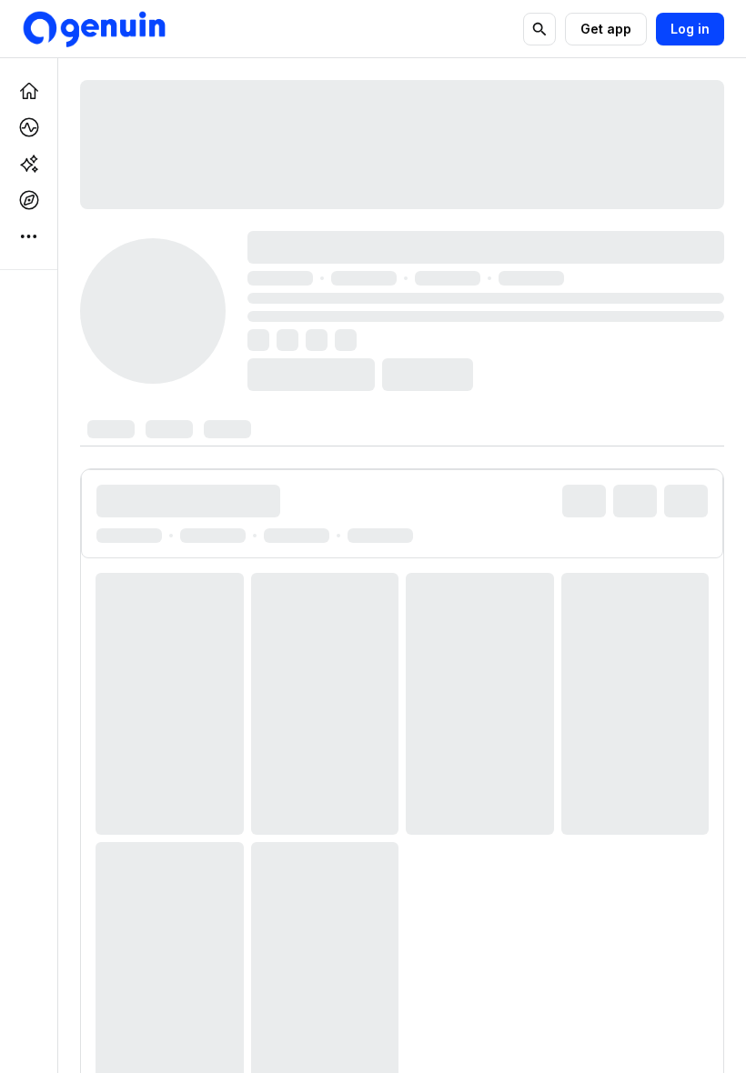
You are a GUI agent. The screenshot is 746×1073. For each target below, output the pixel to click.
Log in (690, 28)
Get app (605, 28)
